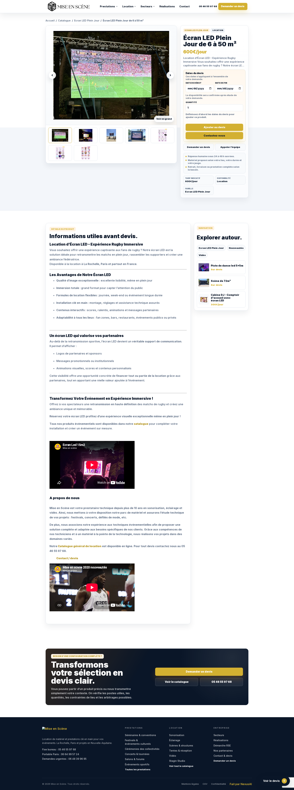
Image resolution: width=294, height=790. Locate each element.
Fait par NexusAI (241, 784)
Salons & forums (134, 759)
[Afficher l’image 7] (85, 153)
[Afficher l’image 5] (162, 135)
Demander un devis (232, 6)
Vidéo (202, 255)
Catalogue (64, 20)
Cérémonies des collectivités (142, 748)
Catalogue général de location (79, 546)
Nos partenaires (223, 750)
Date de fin (221, 83)
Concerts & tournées (137, 754)
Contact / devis (67, 558)
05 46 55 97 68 (208, 6)
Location (127, 6)
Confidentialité (218, 784)
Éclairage (174, 740)
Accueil (50, 20)
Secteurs (146, 6)
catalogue (141, 423)
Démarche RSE (222, 745)
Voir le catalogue (177, 681)
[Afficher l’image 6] (60, 153)
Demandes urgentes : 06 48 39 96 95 (64, 758)
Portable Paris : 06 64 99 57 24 (60, 754)
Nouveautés (236, 248)
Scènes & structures (181, 745)
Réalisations (167, 6)
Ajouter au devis (214, 127)
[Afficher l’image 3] (111, 135)
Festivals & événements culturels (138, 742)
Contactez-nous (214, 135)
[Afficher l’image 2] (85, 135)
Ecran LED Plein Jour (86, 20)
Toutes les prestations (137, 769)
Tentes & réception (180, 750)
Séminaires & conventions (140, 735)
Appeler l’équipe (230, 147)
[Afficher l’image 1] (60, 135)
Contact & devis (223, 755)
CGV (205, 784)
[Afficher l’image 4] (137, 135)
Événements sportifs (137, 764)
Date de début (193, 83)
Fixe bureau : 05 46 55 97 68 (59, 749)
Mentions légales (190, 784)
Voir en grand (164, 119)
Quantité (191, 102)
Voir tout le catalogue (181, 766)
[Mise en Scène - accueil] (69, 7)
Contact (184, 6)
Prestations (107, 6)
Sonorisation (176, 735)
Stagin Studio (177, 760)
